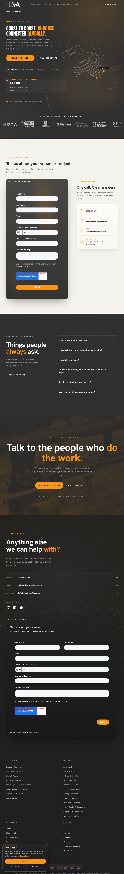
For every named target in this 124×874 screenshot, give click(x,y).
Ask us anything (18, 375)
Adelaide (43, 70)
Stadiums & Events (70, 785)
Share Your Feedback (71, 846)
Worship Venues (69, 780)
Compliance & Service (14, 794)
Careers (66, 837)
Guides (9, 828)
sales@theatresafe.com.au (71, 497)
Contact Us (110, 4)
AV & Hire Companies (71, 789)
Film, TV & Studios (70, 798)
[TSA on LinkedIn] (14, 607)
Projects (61, 4)
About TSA (67, 828)
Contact (66, 842)
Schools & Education (71, 776)
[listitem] (97, 210)
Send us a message (20, 58)
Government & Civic (71, 816)
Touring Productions (71, 794)
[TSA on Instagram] (8, 607)
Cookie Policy (25, 856)
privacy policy (35, 732)
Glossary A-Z (11, 833)
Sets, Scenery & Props (14, 771)
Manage (36, 867)
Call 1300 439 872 (48, 58)
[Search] (91, 4)
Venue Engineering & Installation (18, 785)
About (76, 4)
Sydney (56, 70)
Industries (49, 4)
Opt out (15, 867)
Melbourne (29, 70)
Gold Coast (14, 70)
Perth (12, 74)
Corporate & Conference (73, 811)
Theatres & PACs (70, 771)
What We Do (36, 4)
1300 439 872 (44, 497)
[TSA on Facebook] (21, 607)
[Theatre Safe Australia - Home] (13, 4)
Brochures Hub (12, 837)
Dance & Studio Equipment (16, 789)
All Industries (68, 767)
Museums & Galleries (71, 803)
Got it (25, 861)
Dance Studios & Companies (74, 807)
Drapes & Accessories (14, 767)
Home (8, 12)
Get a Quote (68, 851)
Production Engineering (15, 780)
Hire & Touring (11, 798)
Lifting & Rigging (12, 776)
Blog (69, 4)
